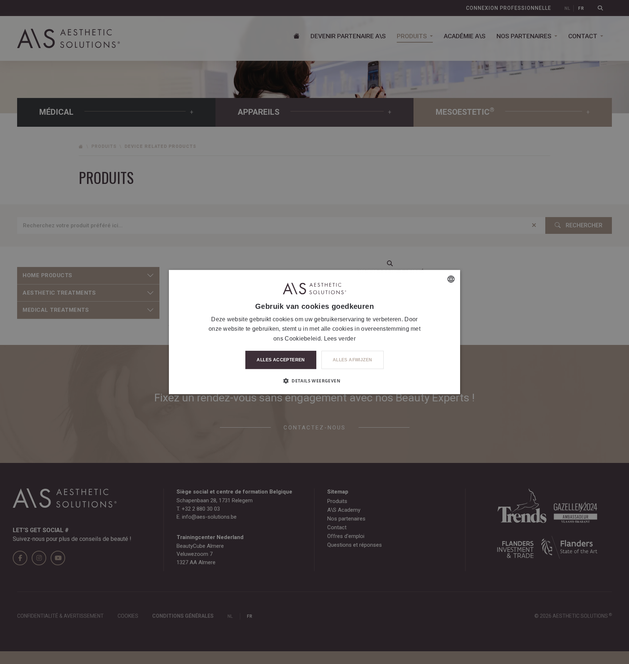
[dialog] (314, 332)
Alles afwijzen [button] (352, 359)
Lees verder (340, 338)
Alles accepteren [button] (281, 359)
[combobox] (451, 279)
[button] (314, 380)
